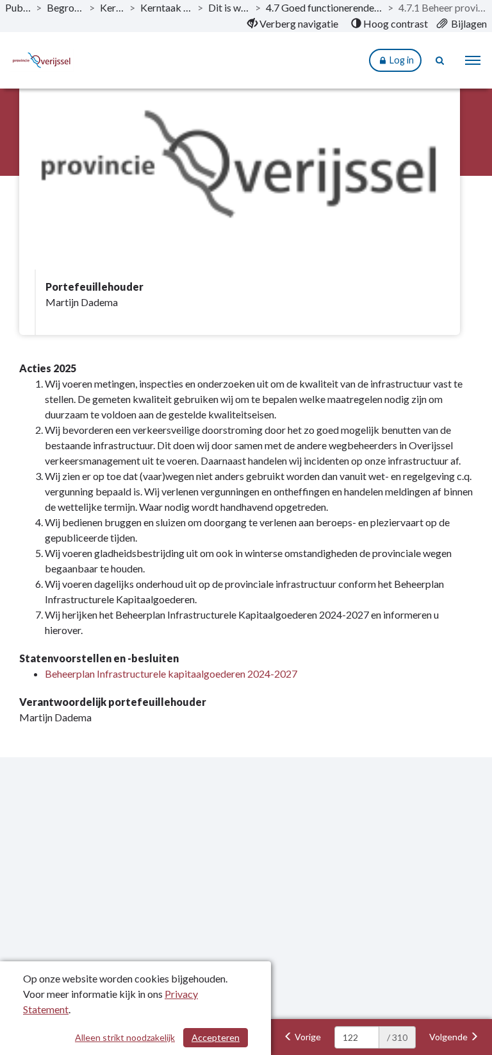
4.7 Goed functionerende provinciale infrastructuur (324, 7)
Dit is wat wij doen (229, 7)
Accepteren (216, 1037)
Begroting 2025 (65, 7)
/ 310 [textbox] (397, 1037)
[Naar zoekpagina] (441, 60)
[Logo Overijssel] (50, 60)
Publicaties (18, 7)
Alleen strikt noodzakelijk (125, 1037)
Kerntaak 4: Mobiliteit (166, 7)
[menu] (473, 60)
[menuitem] (292, 23)
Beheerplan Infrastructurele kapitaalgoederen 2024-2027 (171, 673)
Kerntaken (112, 7)
